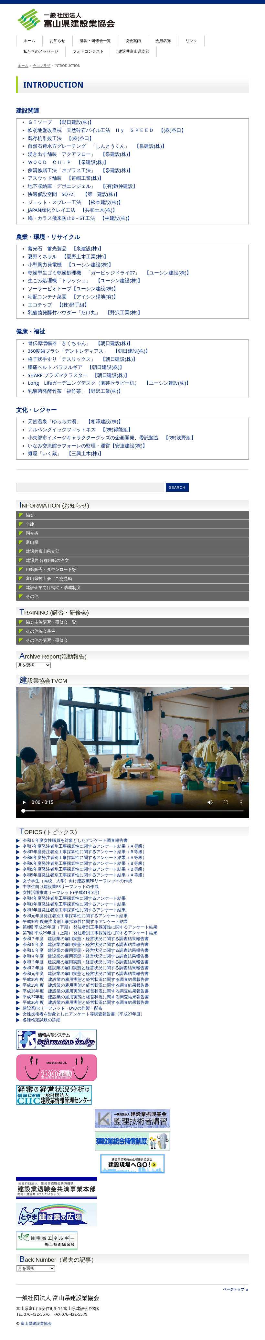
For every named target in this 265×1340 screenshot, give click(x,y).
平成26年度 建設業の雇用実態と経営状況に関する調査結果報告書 (86, 1002)
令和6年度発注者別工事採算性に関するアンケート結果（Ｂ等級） (85, 863)
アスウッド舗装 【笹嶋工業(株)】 (66, 178)
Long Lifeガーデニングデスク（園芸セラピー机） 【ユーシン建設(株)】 (109, 383)
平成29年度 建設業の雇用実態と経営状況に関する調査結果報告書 (86, 985)
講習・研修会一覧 (95, 40)
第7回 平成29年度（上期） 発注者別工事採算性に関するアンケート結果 (90, 932)
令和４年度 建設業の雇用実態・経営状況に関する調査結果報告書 (86, 956)
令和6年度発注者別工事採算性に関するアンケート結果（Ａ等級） (85, 857)
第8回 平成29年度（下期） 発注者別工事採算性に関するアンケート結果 (90, 927)
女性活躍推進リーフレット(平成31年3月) (61, 892)
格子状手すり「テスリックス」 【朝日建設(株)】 (83, 359)
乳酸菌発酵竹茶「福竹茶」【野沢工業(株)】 (75, 391)
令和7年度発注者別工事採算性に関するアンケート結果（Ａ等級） (85, 846)
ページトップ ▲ (236, 1289)
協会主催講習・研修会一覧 (51, 622)
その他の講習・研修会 (47, 640)
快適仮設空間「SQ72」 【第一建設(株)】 (74, 194)
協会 (30, 515)
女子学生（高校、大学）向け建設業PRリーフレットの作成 (77, 880)
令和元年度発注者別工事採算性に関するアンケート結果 (75, 915)
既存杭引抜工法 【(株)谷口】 (61, 138)
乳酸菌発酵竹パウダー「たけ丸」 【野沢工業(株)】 (85, 313)
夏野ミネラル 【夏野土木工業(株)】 (68, 257)
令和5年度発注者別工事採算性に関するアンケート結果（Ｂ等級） (85, 869)
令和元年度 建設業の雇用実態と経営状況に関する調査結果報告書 (86, 973)
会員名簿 (163, 40)
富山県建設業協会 (36, 1323)
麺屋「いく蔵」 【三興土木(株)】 (66, 453)
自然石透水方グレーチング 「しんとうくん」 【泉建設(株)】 (97, 146)
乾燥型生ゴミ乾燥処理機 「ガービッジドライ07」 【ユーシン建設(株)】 (109, 273)
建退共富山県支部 (133, 51)
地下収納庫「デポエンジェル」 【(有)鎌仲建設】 (83, 186)
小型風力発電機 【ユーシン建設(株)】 (70, 265)
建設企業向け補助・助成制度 (53, 587)
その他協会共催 (40, 631)
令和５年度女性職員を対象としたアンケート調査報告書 (75, 840)
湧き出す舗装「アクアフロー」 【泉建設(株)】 (80, 154)
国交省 (32, 533)
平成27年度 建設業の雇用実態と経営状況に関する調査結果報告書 (86, 996)
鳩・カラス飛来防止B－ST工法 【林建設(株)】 (80, 218)
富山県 (32, 542)
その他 (32, 596)
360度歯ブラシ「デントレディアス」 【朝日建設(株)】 (89, 351)
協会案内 (133, 40)
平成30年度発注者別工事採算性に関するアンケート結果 (75, 921)
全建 (30, 524)
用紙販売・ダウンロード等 (51, 569)
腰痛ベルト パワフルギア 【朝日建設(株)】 (76, 367)
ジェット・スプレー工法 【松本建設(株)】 (75, 202)
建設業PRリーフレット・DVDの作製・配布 (62, 1008)
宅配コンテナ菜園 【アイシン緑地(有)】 (73, 297)
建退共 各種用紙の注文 (47, 560)
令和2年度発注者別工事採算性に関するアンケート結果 (74, 909)
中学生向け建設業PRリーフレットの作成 (61, 886)
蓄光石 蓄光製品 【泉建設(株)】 (66, 249)
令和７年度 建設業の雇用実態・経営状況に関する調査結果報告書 (86, 938)
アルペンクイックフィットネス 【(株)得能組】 (80, 430)
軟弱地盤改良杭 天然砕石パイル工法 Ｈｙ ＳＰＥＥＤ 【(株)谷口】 (107, 130)
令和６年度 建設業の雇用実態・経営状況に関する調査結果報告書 (86, 944)
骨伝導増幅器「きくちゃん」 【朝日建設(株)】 (80, 343)
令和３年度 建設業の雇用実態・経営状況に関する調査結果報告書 (86, 961)
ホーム (29, 40)
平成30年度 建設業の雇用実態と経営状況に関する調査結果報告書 (86, 979)
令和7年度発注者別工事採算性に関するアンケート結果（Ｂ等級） (85, 851)
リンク (191, 40)
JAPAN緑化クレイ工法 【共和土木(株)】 (72, 210)
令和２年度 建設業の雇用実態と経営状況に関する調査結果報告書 (86, 967)
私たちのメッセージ (40, 51)
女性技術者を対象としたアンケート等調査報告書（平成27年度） (84, 1014)
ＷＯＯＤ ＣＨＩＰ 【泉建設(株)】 (68, 162)
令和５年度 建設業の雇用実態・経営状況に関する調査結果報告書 (86, 950)
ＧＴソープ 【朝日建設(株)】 (61, 122)
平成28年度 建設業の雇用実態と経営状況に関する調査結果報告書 (86, 991)
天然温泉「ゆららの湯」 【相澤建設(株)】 (75, 421)
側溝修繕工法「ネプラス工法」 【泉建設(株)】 (80, 170)
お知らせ (57, 40)
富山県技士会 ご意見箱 (49, 578)
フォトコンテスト (88, 51)
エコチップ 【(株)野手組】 (58, 305)
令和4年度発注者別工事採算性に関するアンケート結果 (74, 898)
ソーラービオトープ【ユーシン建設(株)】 (73, 289)
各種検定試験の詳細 (41, 1019)
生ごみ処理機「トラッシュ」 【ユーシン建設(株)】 (85, 281)
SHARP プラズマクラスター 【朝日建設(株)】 (79, 375)
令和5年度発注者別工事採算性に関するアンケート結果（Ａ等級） (85, 875)
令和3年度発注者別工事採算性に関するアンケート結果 (74, 904)
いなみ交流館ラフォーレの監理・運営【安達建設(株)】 (87, 446)
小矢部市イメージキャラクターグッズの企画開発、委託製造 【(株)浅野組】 (112, 438)
